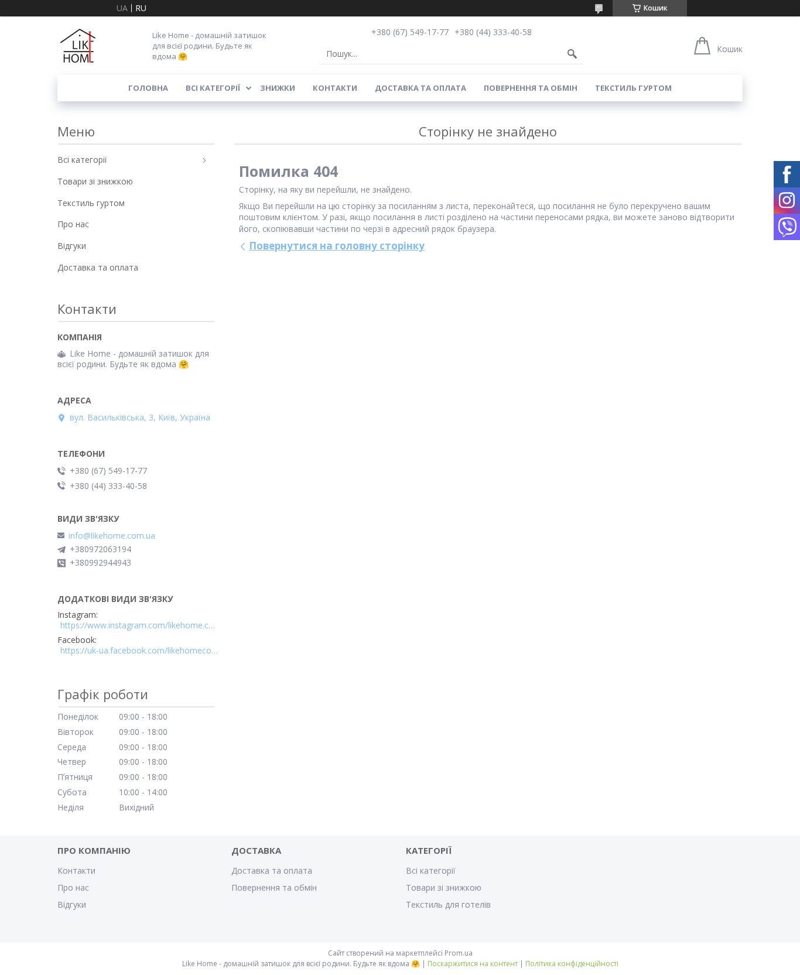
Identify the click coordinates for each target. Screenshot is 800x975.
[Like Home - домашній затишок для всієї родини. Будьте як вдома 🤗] (77, 45)
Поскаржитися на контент (473, 964)
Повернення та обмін (530, 88)
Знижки (277, 88)
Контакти (335, 88)
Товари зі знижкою (95, 181)
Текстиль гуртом (633, 88)
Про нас (73, 224)
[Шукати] (572, 54)
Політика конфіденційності (571, 964)
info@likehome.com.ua (112, 536)
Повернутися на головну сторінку (337, 245)
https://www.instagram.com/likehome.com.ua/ (139, 625)
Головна (148, 88)
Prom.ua (459, 953)
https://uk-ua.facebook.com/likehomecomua (139, 650)
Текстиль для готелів (448, 904)
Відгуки (71, 245)
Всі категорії (213, 88)
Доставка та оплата (420, 88)
